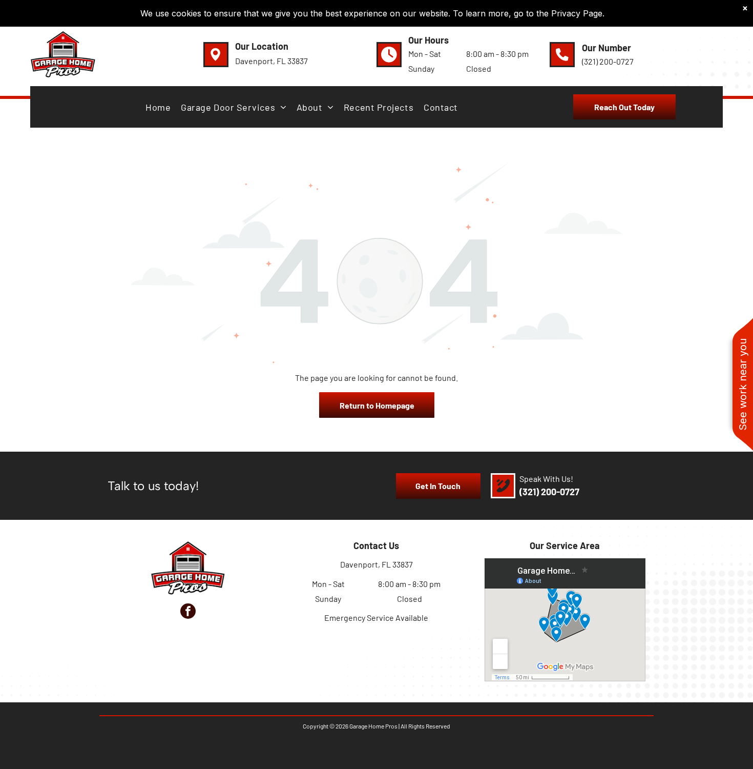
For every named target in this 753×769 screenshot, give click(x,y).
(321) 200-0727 (549, 491)
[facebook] (188, 612)
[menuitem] (158, 107)
